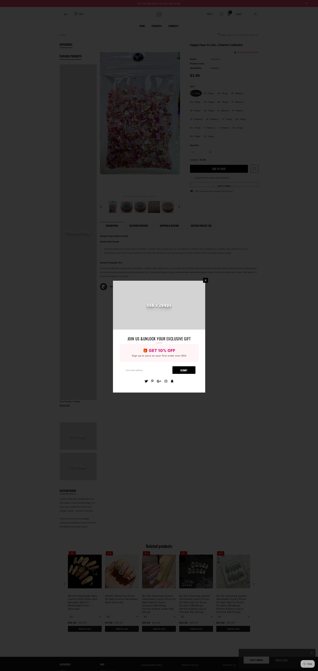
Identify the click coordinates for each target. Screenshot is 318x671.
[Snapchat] (172, 381)
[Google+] (159, 381)
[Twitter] (146, 381)
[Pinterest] (152, 381)
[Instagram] (165, 381)
